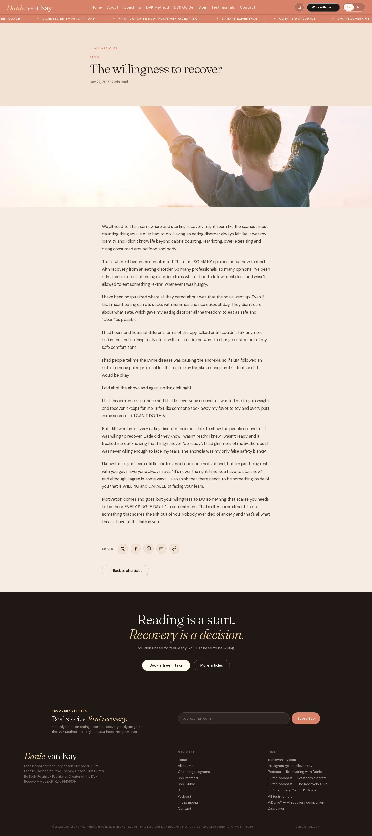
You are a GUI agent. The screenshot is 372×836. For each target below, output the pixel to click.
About (112, 7)
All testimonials (280, 796)
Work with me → (323, 7)
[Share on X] (123, 549)
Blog (202, 7)
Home (96, 7)
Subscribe (306, 718)
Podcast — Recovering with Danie (295, 772)
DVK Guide (183, 7)
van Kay (29, 7)
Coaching (132, 7)
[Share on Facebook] (136, 549)
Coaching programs (194, 772)
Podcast (184, 796)
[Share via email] (161, 549)
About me (186, 766)
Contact (247, 7)
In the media (188, 802)
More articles (211, 665)
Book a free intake (166, 665)
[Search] (299, 7)
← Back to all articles (125, 570)
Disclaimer (276, 808)
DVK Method (157, 7)
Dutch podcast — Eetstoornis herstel (297, 778)
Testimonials (223, 7)
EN (348, 7)
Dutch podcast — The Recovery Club (298, 784)
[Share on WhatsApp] (148, 549)
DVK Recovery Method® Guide (292, 790)
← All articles (103, 48)
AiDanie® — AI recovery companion (296, 802)
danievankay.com (282, 760)
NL (359, 7)
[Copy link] (174, 549)
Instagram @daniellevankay (290, 766)
